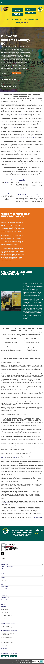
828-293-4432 (4, 648)
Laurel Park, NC (4, 602)
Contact (3, 577)
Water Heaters (4, 564)
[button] (1, 2)
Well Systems (4, 568)
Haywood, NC (4, 588)
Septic (2, 573)
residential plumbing (16, 231)
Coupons (3, 571)
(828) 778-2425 (25, 22)
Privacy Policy (18, 660)
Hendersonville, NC (5, 597)
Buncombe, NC (4, 593)
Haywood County (26, 456)
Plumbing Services (5, 562)
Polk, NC (2, 584)
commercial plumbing (30, 298)
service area (15, 457)
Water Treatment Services (7, 566)
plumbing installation (18, 146)
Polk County (3, 457)
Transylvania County (34, 456)
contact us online (6, 502)
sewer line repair (11, 127)
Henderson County (17, 456)
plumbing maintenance (33, 153)
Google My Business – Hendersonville (9, 630)
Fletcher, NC (3, 604)
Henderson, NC (4, 591)
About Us (3, 575)
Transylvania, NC (4, 586)
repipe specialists (21, 114)
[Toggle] (42, 562)
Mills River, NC (4, 599)
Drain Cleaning (7, 179)
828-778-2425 (4, 621)
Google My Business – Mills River (8, 623)
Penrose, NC (3, 606)
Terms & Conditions (25, 660)
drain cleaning (23, 137)
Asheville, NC (4, 595)
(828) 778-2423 (24, 24)
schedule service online (37, 517)
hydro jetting (31, 137)
